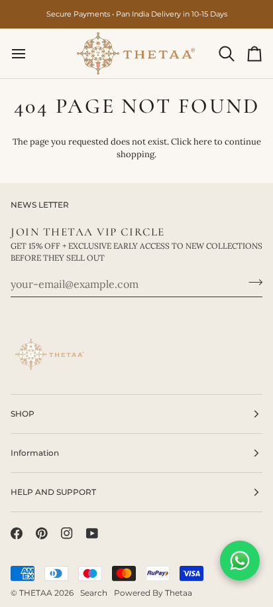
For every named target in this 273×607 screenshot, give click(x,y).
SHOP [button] (22, 414)
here (202, 141)
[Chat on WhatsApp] (240, 560)
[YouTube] (92, 533)
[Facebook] (17, 533)
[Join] (251, 282)
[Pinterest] (42, 533)
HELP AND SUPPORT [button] (53, 492)
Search (93, 593)
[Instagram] (67, 533)
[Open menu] (30, 53)
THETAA (35, 593)
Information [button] (35, 453)
